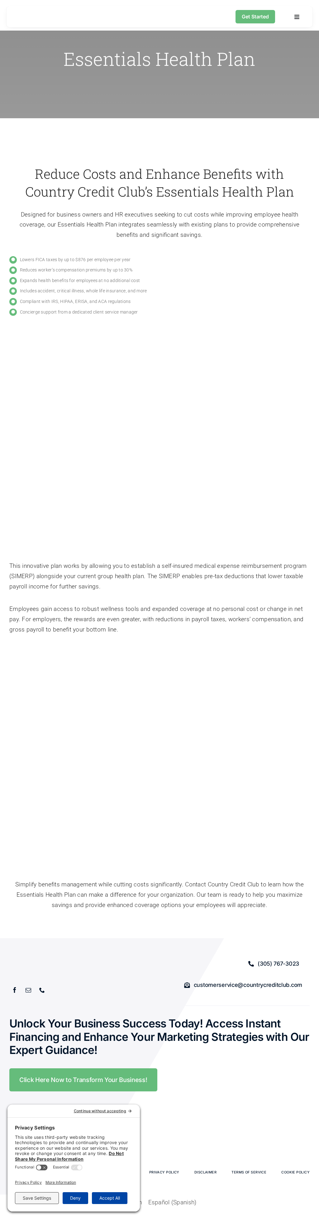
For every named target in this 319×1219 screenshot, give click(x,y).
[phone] (42, 990)
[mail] (28, 990)
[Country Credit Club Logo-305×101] (28, 14)
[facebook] (14, 990)
